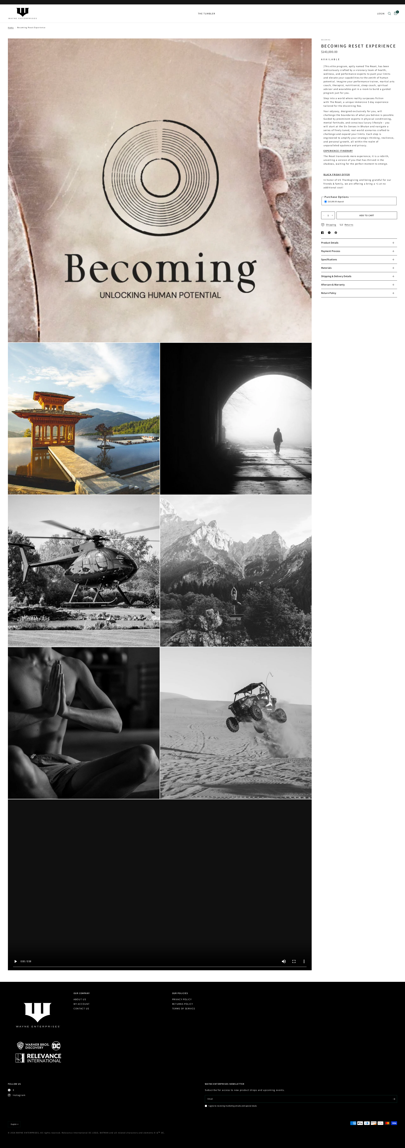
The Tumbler (206, 13)
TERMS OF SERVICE (183, 1008)
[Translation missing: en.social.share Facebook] (323, 233)
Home (11, 27)
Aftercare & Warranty (333, 284)
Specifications (329, 259)
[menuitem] (207, 13)
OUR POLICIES (180, 993)
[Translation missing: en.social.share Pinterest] (336, 233)
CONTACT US (81, 1008)
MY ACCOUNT (82, 1003)
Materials (326, 268)
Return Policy (328, 293)
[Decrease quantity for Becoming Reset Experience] (323, 215)
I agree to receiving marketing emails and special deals (232, 1105)
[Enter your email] (394, 1099)
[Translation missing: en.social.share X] (330, 233)
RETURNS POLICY (182, 1003)
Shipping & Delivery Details (336, 276)
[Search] (389, 13)
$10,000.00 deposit (336, 201)
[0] (395, 13)
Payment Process (330, 251)
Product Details (330, 242)
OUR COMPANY (82, 993)
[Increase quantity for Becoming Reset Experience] (332, 215)
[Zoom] (305, 45)
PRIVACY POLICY (182, 999)
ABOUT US (80, 999)
